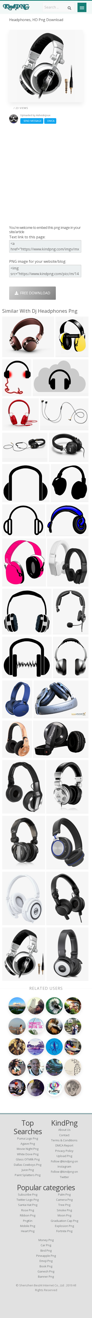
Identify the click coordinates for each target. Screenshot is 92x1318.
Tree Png (64, 1205)
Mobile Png (27, 1226)
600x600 (10, 755)
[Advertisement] (46, 174)
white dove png (27, 1154)
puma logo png (27, 1138)
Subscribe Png (27, 1194)
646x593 (10, 631)
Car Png (46, 1245)
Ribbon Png (27, 1215)
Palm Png (64, 1194)
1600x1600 (12, 533)
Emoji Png (46, 1261)
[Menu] (81, 7)
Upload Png (64, 1156)
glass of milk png (28, 1159)
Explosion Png (64, 1226)
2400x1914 (12, 499)
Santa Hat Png (27, 1205)
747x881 (64, 354)
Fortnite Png (64, 1231)
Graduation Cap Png (64, 1221)
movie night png (27, 1149)
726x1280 (11, 866)
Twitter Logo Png (28, 1200)
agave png (28, 1144)
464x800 (54, 810)
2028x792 (11, 715)
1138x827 (55, 533)
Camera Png (64, 1200)
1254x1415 (63, 675)
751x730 (59, 499)
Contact (64, 1135)
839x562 (42, 715)
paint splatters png (27, 1175)
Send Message (32, 120)
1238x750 (42, 393)
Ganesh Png (46, 1271)
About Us (64, 1130)
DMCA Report (64, 1145)
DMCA (50, 120)
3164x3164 (63, 631)
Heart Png (27, 1231)
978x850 (10, 427)
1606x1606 (57, 978)
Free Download (34, 293)
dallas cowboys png (27, 1165)
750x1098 (55, 866)
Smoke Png (64, 1210)
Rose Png (27, 1210)
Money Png (46, 1240)
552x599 (10, 583)
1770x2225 (12, 393)
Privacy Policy (64, 1151)
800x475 (41, 755)
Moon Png (64, 1215)
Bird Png (46, 1251)
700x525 (54, 922)
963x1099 (56, 583)
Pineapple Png (46, 1256)
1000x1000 (12, 978)
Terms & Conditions (64, 1140)
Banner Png (46, 1277)
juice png (28, 1170)
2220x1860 (12, 354)
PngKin (27, 1221)
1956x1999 (59, 459)
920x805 (10, 675)
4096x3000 (50, 427)
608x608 (10, 922)
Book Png (46, 1266)
